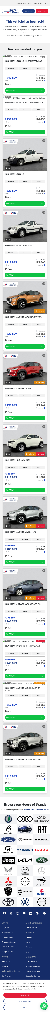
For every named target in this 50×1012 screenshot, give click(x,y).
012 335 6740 (24, 3)
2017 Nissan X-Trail (22, 646)
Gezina (9, 84)
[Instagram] (17, 913)
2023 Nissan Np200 (24, 61)
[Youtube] (24, 913)
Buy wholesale (7, 932)
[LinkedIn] (30, 913)
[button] (3, 3)
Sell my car (6, 961)
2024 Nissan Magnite (18, 388)
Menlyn (10, 269)
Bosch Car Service (33, 976)
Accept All (25, 995)
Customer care (31, 962)
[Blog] (44, 913)
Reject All (25, 1007)
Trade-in (5, 966)
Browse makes (7, 937)
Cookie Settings (25, 1001)
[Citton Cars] (10, 11)
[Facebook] (4, 913)
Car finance (6, 976)
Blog (27, 952)
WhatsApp (10, 90)
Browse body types (9, 942)
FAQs (28, 942)
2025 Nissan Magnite (23, 317)
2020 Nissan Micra (22, 604)
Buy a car (5, 928)
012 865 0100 (41, 3)
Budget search (7, 952)
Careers (29, 947)
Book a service (31, 928)
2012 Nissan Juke (17, 460)
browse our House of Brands (36, 809)
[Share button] (43, 57)
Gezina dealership (33, 971)
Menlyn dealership (33, 966)
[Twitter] (11, 913)
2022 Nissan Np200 (18, 245)
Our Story (29, 938)
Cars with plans (8, 947)
